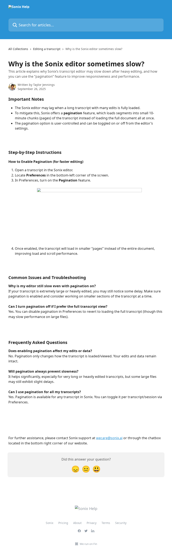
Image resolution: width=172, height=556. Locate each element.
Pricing (63, 523)
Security (120, 523)
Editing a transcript (46, 49)
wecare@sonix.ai (109, 438)
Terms (106, 523)
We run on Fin (88, 544)
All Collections (18, 49)
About (77, 523)
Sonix (49, 523)
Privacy (91, 523)
